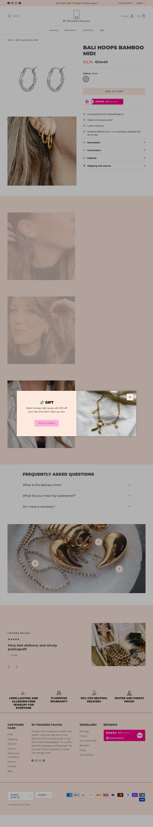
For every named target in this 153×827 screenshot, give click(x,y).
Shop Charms (46, 423)
